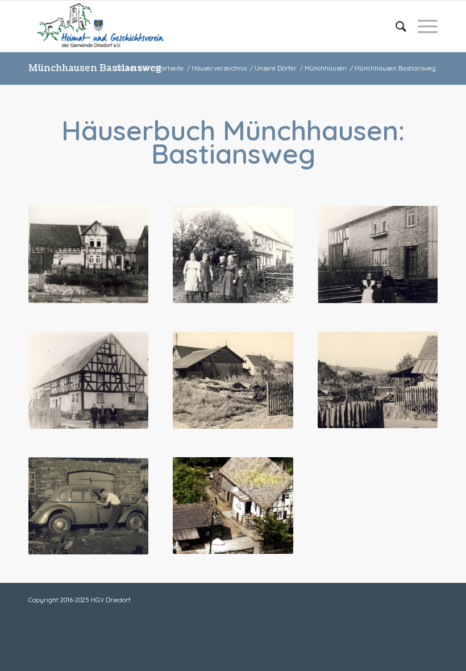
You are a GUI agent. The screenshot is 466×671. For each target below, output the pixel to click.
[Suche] (395, 26)
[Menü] (422, 26)
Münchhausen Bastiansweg (94, 68)
